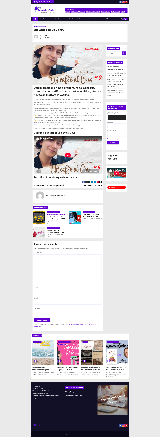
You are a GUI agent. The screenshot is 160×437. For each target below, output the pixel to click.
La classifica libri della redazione (56, 214)
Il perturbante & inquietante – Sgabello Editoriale (67, 369)
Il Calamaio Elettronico (64, 342)
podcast (68, 11)
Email (36, 298)
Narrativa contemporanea (93, 11)
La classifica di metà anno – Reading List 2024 (56, 218)
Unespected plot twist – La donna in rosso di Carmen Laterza (116, 93)
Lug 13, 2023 (50, 234)
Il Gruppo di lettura (93, 19)
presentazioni (74, 11)
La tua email (111, 113)
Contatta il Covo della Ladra (74, 396)
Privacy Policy (69, 392)
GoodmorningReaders (113, 342)
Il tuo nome (110, 122)
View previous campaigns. (114, 138)
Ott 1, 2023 (86, 218)
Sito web (37, 309)
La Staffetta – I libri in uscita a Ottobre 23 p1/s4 (91, 216)
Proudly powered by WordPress (71, 434)
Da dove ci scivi (111, 130)
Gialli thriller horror (105, 11)
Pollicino (85, 342)
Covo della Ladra (47, 36)
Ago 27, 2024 (51, 221)
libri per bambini (116, 11)
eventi (122, 11)
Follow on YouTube (60, 19)
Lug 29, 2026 (87, 373)
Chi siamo (80, 19)
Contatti (105, 19)
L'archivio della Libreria (40, 26)
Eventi (71, 19)
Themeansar (93, 434)
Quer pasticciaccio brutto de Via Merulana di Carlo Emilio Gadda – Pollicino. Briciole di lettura (91, 371)
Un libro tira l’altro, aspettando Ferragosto (41, 369)
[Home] (35, 19)
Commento (38, 252)
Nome (36, 287)
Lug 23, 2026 (112, 373)
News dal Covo (44, 19)
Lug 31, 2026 (62, 373)
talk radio (82, 11)
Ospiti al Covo (37, 342)
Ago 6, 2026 (38, 373)
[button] (121, 19)
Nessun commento (40, 375)
